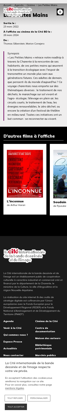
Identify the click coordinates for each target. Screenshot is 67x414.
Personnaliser (39, 398)
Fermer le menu (60, 12)
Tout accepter (16, 406)
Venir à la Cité (12, 328)
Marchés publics (45, 355)
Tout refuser (15, 398)
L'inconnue (15, 201)
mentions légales (14, 388)
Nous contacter (13, 355)
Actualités (10, 348)
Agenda (8, 321)
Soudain (59, 202)
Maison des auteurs (47, 338)
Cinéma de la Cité (46, 321)
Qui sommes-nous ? (15, 334)
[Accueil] (17, 12)
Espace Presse (12, 341)
